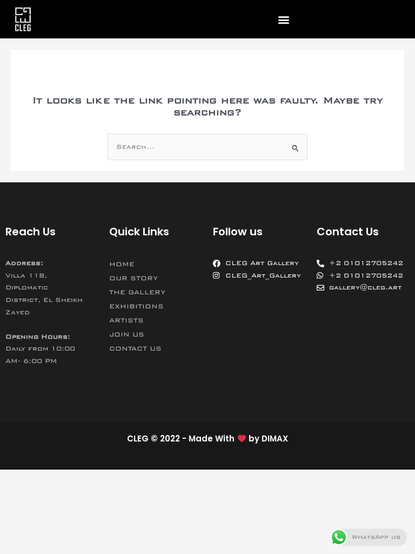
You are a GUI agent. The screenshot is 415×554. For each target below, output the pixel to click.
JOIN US (126, 334)
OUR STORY (133, 278)
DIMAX (275, 438)
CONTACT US (135, 348)
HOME (122, 264)
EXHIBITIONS (136, 306)
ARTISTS (126, 320)
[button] (283, 19)
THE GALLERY (137, 292)
